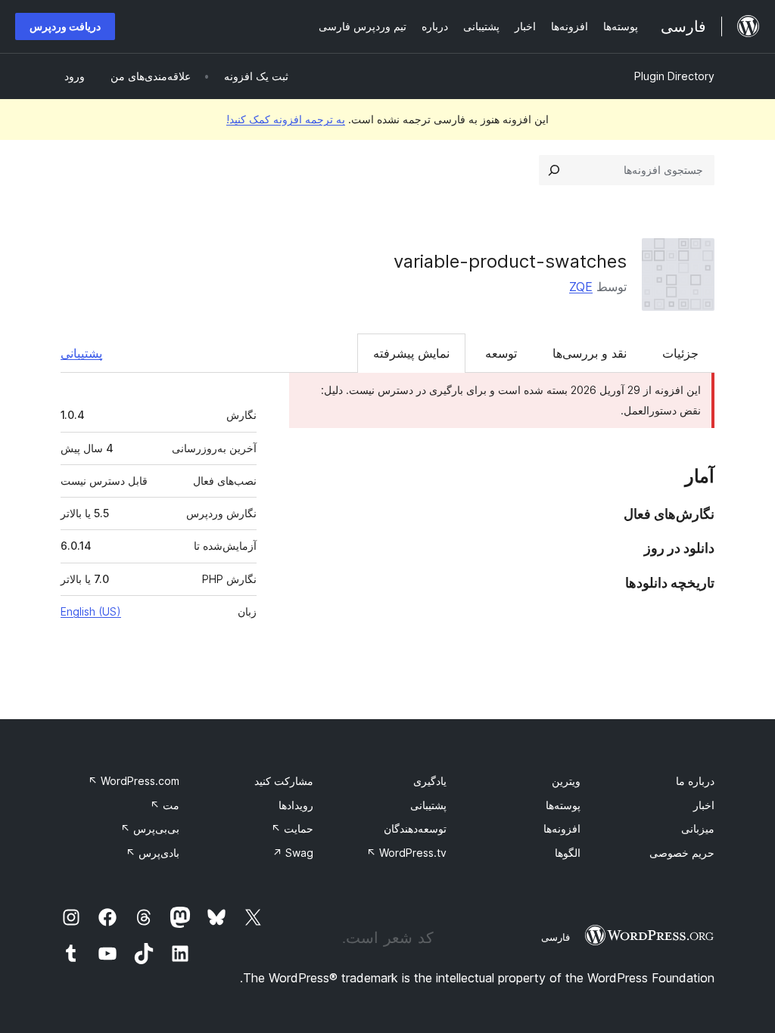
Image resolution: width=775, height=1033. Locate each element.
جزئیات (680, 353)
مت (164, 805)
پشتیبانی (81, 353)
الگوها (567, 852)
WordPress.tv (406, 852)
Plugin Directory (674, 76)
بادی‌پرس (152, 852)
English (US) (91, 611)
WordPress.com (133, 780)
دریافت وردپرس (65, 26)
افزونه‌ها (561, 828)
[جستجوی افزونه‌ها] (554, 170)
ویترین (566, 780)
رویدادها (296, 805)
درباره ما (695, 780)
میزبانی (697, 828)
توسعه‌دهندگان (415, 828)
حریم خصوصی (681, 852)
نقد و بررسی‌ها (589, 353)
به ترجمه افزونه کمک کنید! (285, 119)
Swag (292, 852)
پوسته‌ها (563, 805)
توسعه (501, 353)
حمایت (292, 828)
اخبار (703, 805)
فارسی (555, 937)
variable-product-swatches (510, 261)
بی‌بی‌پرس (149, 828)
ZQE (581, 286)
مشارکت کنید (283, 780)
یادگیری (430, 780)
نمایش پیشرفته (411, 353)
